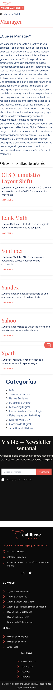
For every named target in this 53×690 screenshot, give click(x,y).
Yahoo (8, 320)
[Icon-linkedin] (23, 573)
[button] (48, 5)
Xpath (8, 353)
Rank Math (14, 217)
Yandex (10, 287)
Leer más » (7, 200)
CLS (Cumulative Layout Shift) (21, 178)
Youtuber (12, 250)
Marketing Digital (12, 14)
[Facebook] (30, 573)
